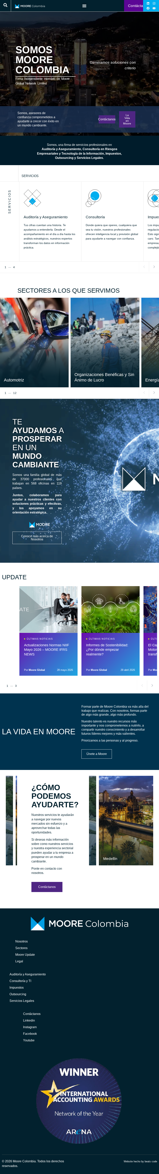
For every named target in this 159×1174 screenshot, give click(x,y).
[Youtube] (154, 8)
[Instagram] (154, 3)
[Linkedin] (148, 3)
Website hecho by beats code (140, 1161)
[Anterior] (144, 267)
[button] (84, 6)
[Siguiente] (154, 267)
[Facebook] (148, 8)
